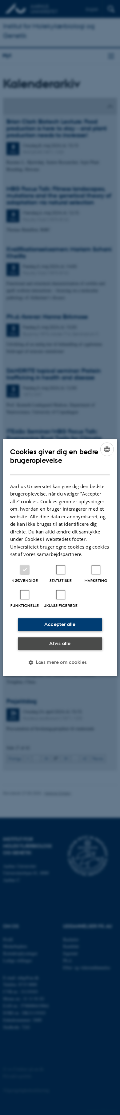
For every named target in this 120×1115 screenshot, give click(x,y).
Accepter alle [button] (59, 624)
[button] (60, 662)
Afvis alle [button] (59, 643)
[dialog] (60, 557)
